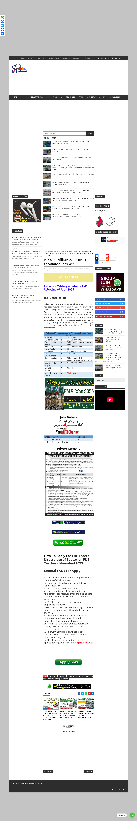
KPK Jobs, (83, 269)
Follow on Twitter (103, 303)
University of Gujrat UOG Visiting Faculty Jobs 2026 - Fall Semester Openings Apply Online (50, 716)
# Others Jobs (80, 676)
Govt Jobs (23, 97)
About (22, 58)
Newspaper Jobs (37, 97)
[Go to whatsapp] (132, 815)
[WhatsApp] (2, 17)
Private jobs (95, 97)
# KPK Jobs (71, 676)
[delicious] (123, 58)
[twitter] (98, 58)
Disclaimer (66, 58)
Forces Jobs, (70, 269)
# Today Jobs (64, 679)
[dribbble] (109, 58)
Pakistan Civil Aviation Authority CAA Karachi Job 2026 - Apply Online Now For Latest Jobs (68, 715)
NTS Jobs (106, 97)
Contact (29, 58)
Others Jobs (77, 251)
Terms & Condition (54, 58)
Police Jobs (70, 97)
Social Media (86, 58)
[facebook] (95, 58)
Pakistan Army (87, 251)
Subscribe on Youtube (104, 316)
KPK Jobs (69, 251)
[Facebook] (2, 22)
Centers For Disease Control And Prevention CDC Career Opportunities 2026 (86, 715)
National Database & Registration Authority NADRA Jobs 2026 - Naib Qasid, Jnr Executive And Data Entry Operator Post (73, 167)
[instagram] (119, 58)
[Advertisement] (60, 14)
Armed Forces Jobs (55, 97)
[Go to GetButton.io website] (132, 819)
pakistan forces (50, 253)
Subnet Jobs (28, 783)
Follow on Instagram (104, 312)
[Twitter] (2, 26)
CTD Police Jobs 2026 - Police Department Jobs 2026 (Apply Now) (113, 347)
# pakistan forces (53, 679)
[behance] (116, 58)
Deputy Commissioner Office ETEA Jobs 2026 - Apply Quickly (113, 339)
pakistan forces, (61, 271)
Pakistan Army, (51, 271)
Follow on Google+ (103, 307)
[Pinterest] (2, 30)
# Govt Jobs (62, 676)
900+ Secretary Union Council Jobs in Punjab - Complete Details (113, 367)
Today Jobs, (70, 271)
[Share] (2, 34)
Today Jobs (61, 253)
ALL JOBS (76, 58)
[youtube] (112, 58)
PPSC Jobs (83, 97)
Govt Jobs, (77, 269)
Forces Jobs (52, 251)
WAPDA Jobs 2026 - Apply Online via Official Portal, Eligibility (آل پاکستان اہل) (114, 331)
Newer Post (48, 772)
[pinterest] (102, 58)
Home (15, 58)
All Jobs (116, 97)
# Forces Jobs (53, 676)
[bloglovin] (105, 58)
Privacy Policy (40, 58)
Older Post (88, 772)
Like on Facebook (102, 299)
